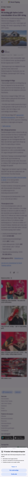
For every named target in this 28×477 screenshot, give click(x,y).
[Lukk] (14, 449)
